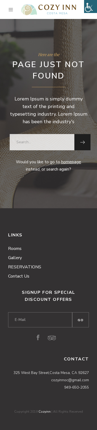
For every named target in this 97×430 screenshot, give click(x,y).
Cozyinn (45, 411)
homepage (71, 162)
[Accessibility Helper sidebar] (90, 6)
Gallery (15, 258)
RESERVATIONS (24, 267)
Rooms (15, 249)
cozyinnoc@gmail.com (70, 380)
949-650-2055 (76, 387)
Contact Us (18, 276)
